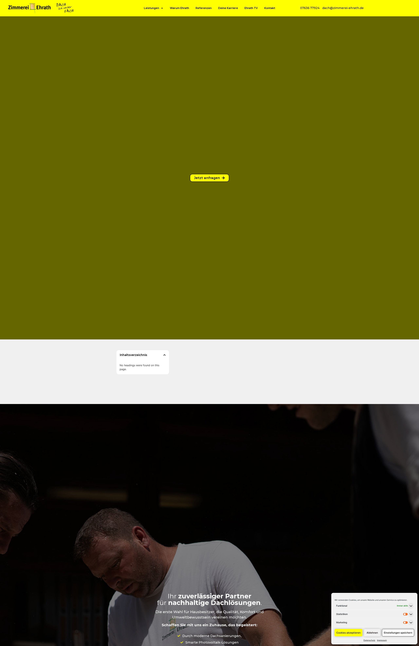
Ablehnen (372, 632)
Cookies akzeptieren (348, 632)
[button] (164, 355)
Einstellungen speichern (398, 632)
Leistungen (151, 8)
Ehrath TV (251, 8)
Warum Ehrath (179, 8)
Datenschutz (369, 640)
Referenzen (204, 8)
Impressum (382, 640)
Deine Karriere (228, 8)
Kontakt (269, 8)
